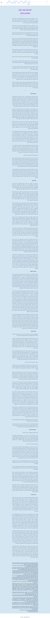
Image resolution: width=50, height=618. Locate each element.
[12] (18, 359)
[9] (27, 311)
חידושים (9, 1)
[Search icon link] (1, 3)
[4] (15, 214)
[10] (17, 315)
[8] (20, 288)
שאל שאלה (24, 2)
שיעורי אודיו (16, 1)
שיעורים (25, 1)
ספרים (19, 2)
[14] (33, 437)
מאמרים (28, 2)
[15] (30, 501)
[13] (28, 408)
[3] (35, 177)
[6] (22, 246)
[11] (22, 328)
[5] (27, 232)
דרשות (21, 1)
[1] (33, 46)
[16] (16, 515)
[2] (15, 169)
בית (29, 1)
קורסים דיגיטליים (13, 2)
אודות (8, 2)
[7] (24, 251)
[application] (19, 1)
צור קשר (28, 4)
